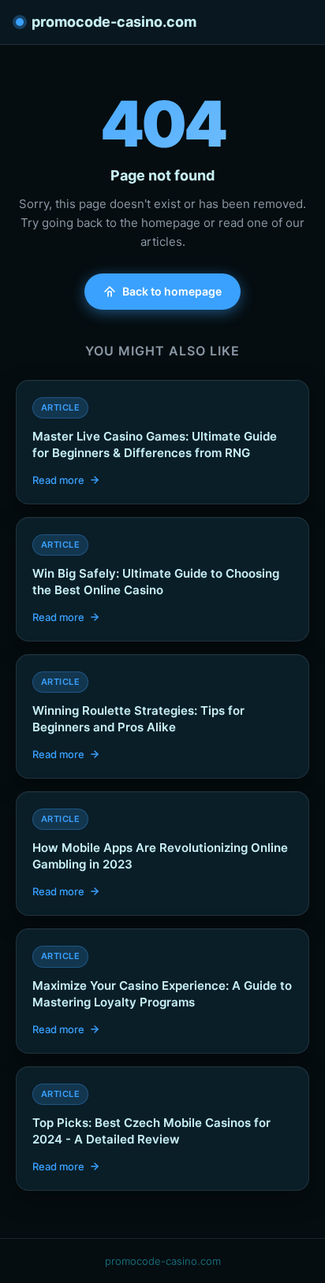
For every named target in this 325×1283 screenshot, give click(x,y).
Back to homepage (172, 291)
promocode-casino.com (114, 21)
